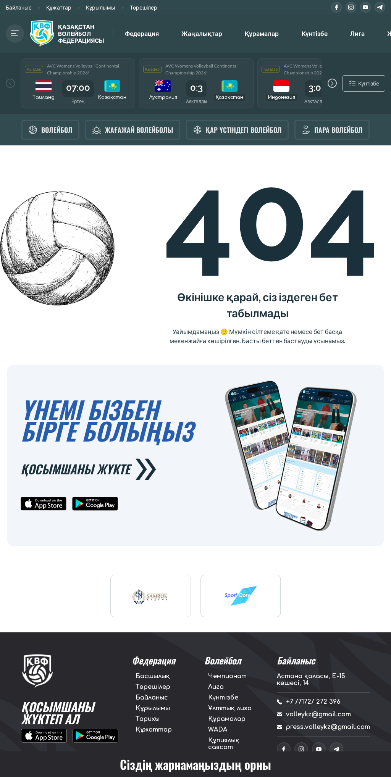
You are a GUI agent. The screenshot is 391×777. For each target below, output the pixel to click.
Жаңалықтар (201, 33)
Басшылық (153, 676)
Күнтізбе (315, 33)
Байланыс (19, 7)
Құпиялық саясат (223, 744)
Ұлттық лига (230, 708)
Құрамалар (227, 719)
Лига (357, 33)
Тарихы (148, 719)
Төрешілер (143, 7)
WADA (217, 729)
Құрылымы (100, 7)
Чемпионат (227, 676)
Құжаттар (58, 7)
